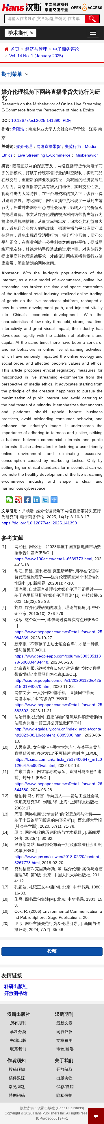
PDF (66, 120)
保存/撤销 (65, 1086)
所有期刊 (18, 1023)
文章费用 (64, 1040)
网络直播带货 (48, 146)
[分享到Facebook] (27, 499)
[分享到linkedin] (36, 499)
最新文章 (64, 1023)
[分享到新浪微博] (18, 499)
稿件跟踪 (17, 1078)
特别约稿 (17, 1095)
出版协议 (64, 1078)
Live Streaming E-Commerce (43, 155)
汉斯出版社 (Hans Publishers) (61, 1108)
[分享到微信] (9, 499)
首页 (15, 49)
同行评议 (64, 1031)
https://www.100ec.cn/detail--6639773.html (53, 559)
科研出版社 (15, 986)
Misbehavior (86, 155)
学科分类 (18, 1031)
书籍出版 (18, 1040)
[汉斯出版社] (21, 7)
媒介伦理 (24, 146)
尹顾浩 (18, 129)
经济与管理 (36, 49)
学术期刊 (19, 33)
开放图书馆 (15, 993)
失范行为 (73, 146)
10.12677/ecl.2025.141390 (35, 120)
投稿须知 (17, 1069)
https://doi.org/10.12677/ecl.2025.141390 (39, 523)
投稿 (52, 951)
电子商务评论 (66, 49)
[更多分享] (54, 499)
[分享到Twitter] (45, 499)
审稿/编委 (65, 1049)
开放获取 (64, 1069)
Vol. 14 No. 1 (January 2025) (36, 55)
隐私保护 (64, 1095)
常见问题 (17, 1086)
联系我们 (18, 1049)
